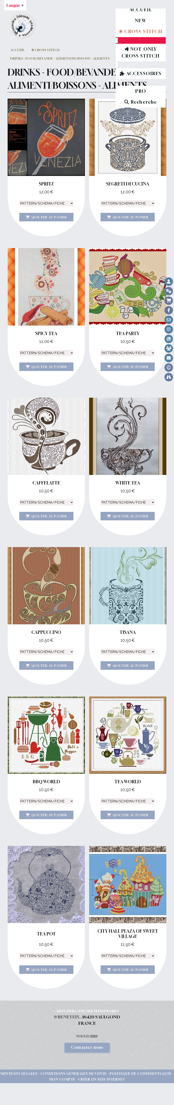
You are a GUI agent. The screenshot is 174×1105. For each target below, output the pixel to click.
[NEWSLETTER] (168, 358)
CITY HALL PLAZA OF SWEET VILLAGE (127, 933)
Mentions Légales (19, 1074)
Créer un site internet (101, 1079)
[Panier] (168, 300)
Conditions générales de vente (74, 1074)
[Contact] (168, 320)
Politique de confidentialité (141, 1074)
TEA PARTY (127, 333)
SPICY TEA (46, 333)
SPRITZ (46, 184)
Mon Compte (62, 1079)
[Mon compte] (168, 281)
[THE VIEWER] (168, 377)
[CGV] (168, 291)
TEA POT (46, 934)
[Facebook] (168, 310)
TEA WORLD (128, 781)
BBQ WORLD (46, 781)
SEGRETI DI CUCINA (127, 184)
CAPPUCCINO (46, 632)
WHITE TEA (127, 483)
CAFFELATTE (46, 483)
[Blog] (168, 339)
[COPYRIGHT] (168, 367)
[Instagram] (168, 329)
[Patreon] (168, 348)
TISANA (128, 632)
